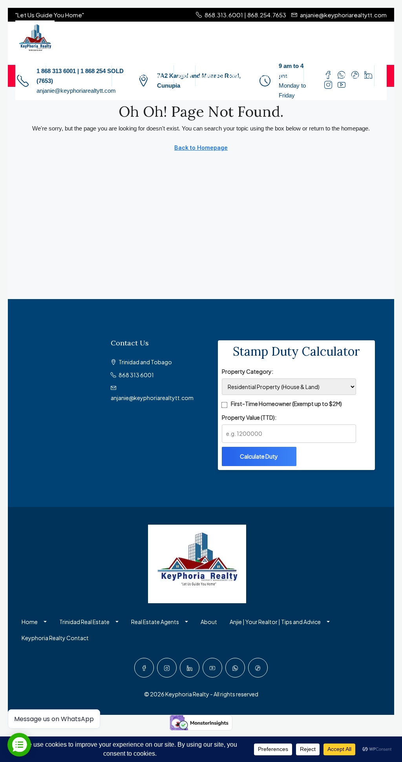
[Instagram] (167, 668)
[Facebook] (144, 668)
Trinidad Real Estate (74, 76)
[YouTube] (212, 668)
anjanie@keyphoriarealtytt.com (76, 90)
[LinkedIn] (189, 668)
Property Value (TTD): (249, 417)
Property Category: (247, 371)
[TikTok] (258, 668)
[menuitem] (23, 94)
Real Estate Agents (139, 76)
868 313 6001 (136, 374)
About (184, 76)
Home (27, 76)
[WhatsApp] (235, 668)
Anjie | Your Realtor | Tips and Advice (245, 76)
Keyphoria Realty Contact (339, 76)
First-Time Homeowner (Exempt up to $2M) (286, 403)
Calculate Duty (259, 456)
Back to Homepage (201, 147)
